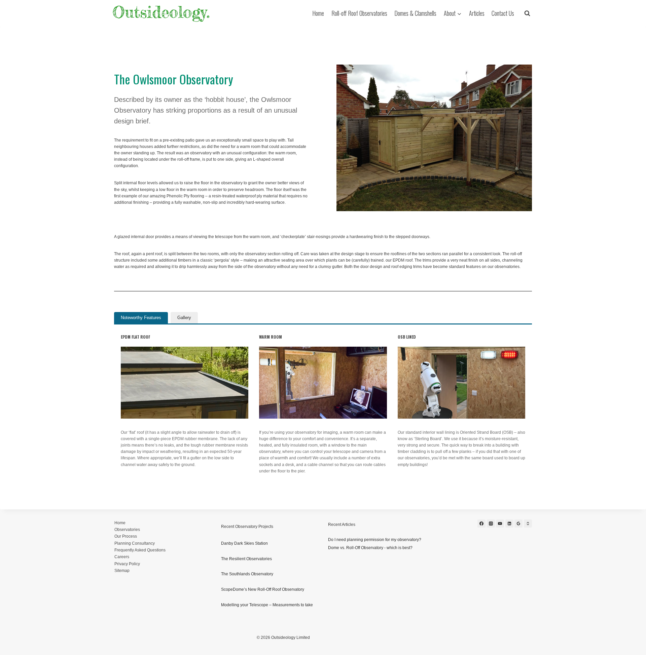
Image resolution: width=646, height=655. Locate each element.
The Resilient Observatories (246, 558)
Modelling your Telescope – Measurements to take (267, 605)
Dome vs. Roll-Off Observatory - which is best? (370, 547)
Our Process (125, 536)
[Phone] (528, 523)
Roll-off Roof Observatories (359, 13)
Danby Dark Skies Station (244, 543)
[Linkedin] (509, 523)
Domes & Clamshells (415, 13)
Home (318, 13)
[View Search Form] (527, 13)
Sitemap (122, 570)
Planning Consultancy (134, 543)
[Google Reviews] (518, 523)
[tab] (141, 317)
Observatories (127, 529)
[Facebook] (481, 523)
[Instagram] (491, 523)
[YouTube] (500, 523)
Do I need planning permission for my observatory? (374, 539)
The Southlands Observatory (247, 574)
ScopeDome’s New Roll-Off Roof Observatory (262, 589)
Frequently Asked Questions (140, 550)
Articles (477, 13)
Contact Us (503, 13)
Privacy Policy (127, 564)
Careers (121, 556)
